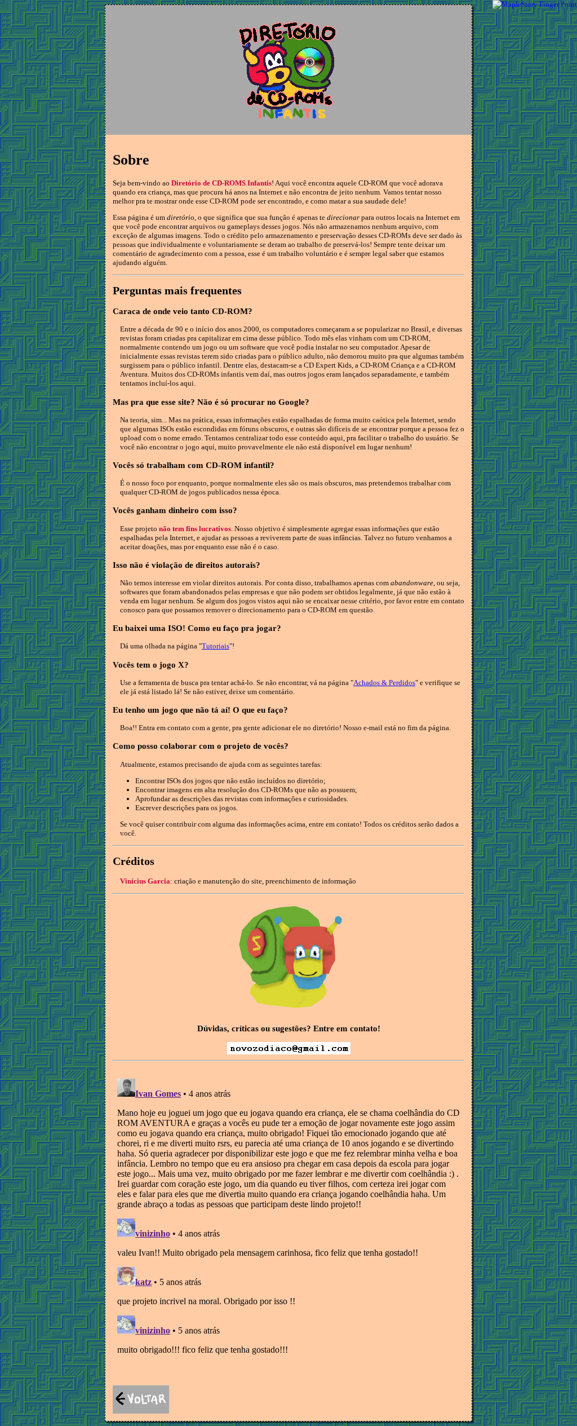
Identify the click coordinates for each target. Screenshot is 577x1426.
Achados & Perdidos (384, 682)
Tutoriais (215, 646)
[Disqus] (288, 1215)
